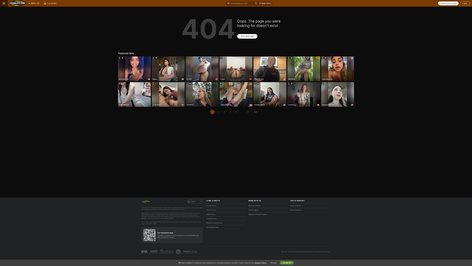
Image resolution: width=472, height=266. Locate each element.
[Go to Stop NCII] (190, 251)
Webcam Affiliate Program (257, 214)
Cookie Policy (260, 263)
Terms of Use (211, 210)
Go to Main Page (247, 36)
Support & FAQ (295, 206)
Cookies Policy (211, 219)
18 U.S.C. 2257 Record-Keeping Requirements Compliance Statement (305, 252)
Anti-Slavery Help (212, 227)
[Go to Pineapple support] (178, 251)
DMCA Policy (211, 214)
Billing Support (295, 210)
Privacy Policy (211, 206)
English (193, 201)
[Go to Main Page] (17, 3)
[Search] (256, 3)
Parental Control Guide (214, 223)
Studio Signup (253, 210)
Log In (465, 3)
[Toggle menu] (4, 3)
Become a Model (254, 206)
